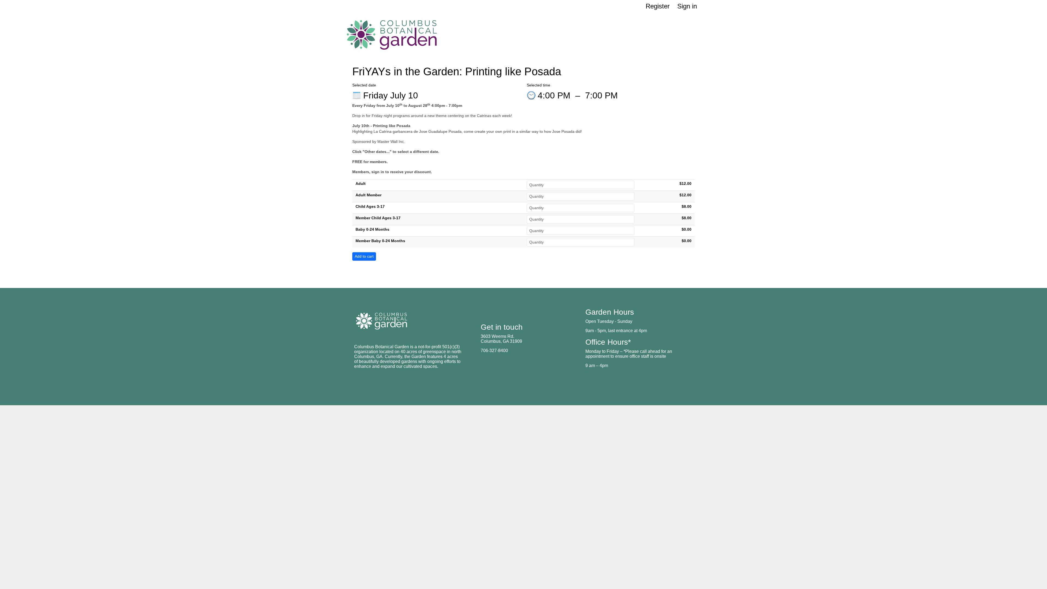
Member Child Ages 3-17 (378, 218)
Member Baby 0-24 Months (380, 241)
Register (658, 6)
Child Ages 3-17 (370, 206)
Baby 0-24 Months (372, 229)
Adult (361, 183)
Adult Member (368, 195)
